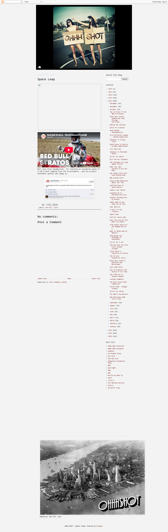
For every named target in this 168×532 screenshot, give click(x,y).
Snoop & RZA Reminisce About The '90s (119, 182)
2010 (110, 333)
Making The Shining (117, 125)
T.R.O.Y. (111, 380)
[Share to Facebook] (54, 204)
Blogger (100, 526)
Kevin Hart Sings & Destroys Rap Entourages (117, 262)
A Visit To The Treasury (116, 210)
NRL (109, 373)
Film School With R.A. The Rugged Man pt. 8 (119, 226)
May (112, 315)
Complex (111, 351)
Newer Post (42, 279)
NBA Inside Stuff (117, 178)
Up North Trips (114, 388)
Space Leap (114, 214)
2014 (110, 95)
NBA (109, 370)
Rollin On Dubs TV (115, 375)
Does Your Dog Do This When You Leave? (119, 221)
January (113, 327)
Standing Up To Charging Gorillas (118, 194)
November (114, 107)
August (113, 306)
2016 (110, 89)
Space (56, 207)
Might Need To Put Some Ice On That (117, 203)
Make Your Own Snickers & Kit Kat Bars (118, 168)
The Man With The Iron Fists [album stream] (119, 247)
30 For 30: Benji (117, 157)
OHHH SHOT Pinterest (116, 346)
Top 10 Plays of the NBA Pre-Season (118, 113)
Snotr (110, 378)
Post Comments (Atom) (58, 282)
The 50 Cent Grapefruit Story (117, 257)
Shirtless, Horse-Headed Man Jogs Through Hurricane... (117, 119)
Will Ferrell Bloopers (119, 159)
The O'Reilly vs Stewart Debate (117, 275)
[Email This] (47, 204)
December (114, 103)
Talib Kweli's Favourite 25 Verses (119, 252)
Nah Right (112, 368)
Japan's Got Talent (117, 190)
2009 (110, 336)
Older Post (96, 279)
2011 (110, 330)
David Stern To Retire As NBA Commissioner (119, 145)
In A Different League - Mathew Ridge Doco (119, 136)
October (113, 109)
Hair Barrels (115, 207)
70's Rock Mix (115, 149)
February (114, 323)
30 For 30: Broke (117, 291)
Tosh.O (110, 385)
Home (69, 279)
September (114, 303)
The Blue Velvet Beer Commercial (118, 283)
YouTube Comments (117, 279)
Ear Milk (111, 356)
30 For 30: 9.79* (117, 242)
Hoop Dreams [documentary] (116, 131)
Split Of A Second (117, 128)
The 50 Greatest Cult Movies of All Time (118, 271)
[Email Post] (43, 204)
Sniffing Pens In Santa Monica (117, 186)
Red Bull (48, 207)
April (112, 318)
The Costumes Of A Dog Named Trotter (119, 163)
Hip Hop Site (113, 359)
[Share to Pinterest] (56, 204)
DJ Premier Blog (114, 354)
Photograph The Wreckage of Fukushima (116, 237)
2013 (110, 98)
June (112, 312)
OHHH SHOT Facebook (115, 349)
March (112, 321)
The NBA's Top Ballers (119, 294)
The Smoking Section (116, 383)
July (112, 309)
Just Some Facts (116, 267)
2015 (110, 92)
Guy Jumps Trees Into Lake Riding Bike (118, 174)
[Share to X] (52, 204)
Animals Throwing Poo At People (118, 198)
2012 (110, 101)
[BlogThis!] (49, 204)
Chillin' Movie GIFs (118, 217)
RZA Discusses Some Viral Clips (117, 298)
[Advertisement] (121, 408)
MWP (109, 365)
